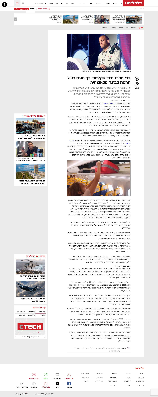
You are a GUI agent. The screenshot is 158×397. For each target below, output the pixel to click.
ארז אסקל (93, 348)
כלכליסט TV (86, 381)
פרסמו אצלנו (127, 381)
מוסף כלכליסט (85, 377)
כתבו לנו (142, 373)
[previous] (15, 19)
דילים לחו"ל (114, 385)
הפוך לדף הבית (113, 381)
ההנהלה (128, 377)
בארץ (136, 9)
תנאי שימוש (113, 377)
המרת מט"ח (100, 377)
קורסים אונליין (140, 385)
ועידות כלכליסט (85, 373)
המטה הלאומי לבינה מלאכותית (109, 348)
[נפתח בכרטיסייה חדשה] (30, 334)
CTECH (128, 385)
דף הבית (141, 9)
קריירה (114, 28)
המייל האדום (141, 377)
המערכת (128, 373)
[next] (17, 337)
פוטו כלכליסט (99, 373)
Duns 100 (105, 28)
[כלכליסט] (139, 368)
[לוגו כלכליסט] (133, 3)
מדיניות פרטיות (140, 381)
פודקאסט (114, 373)
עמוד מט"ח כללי (99, 381)
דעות (121, 28)
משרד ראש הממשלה (81, 348)
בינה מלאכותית (114, 351)
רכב (127, 28)
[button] (23, 3)
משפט (133, 28)
